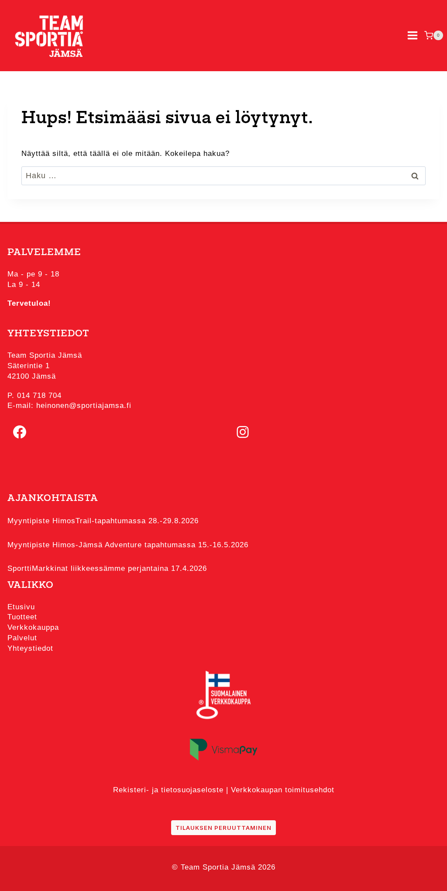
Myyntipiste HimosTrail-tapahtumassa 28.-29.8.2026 (103, 521)
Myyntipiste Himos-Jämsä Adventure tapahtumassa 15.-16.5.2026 (127, 545)
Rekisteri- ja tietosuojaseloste (168, 790)
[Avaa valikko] (412, 36)
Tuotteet (22, 617)
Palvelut (22, 638)
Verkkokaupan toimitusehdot (282, 790)
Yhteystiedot (30, 648)
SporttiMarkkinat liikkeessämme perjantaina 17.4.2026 (107, 568)
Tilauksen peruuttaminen (223, 827)
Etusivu (21, 607)
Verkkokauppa (33, 627)
